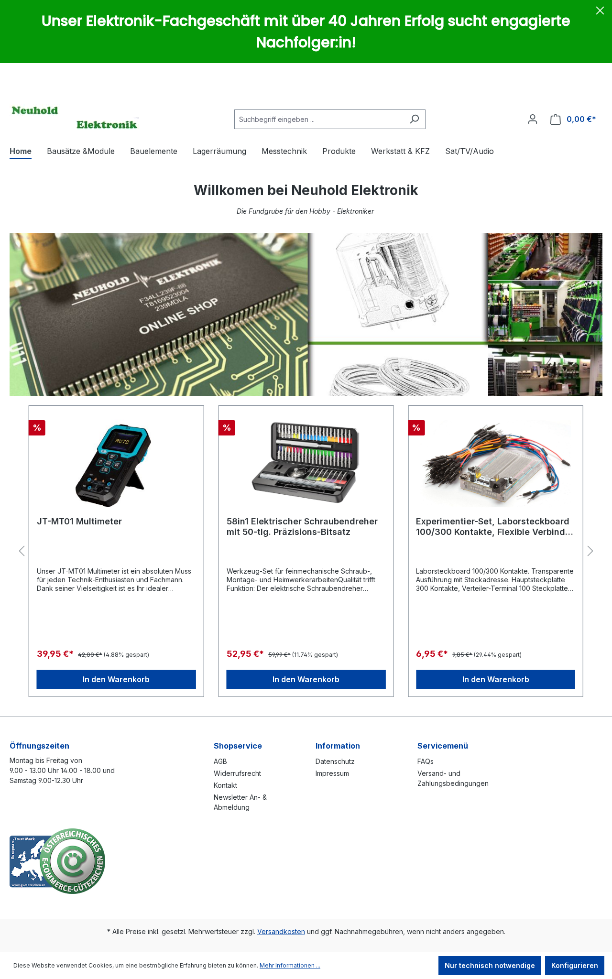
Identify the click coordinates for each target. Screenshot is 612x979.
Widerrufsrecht (237, 773)
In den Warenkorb (116, 679)
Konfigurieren (574, 965)
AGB (220, 761)
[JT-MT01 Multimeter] (116, 461)
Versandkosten (281, 931)
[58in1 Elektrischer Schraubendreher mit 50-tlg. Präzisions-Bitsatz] (306, 461)
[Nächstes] (590, 551)
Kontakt (225, 785)
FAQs (425, 761)
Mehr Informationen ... (290, 965)
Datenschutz (335, 761)
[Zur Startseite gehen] (74, 117)
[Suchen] (414, 119)
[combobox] (319, 119)
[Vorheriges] (21, 551)
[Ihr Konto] (532, 119)
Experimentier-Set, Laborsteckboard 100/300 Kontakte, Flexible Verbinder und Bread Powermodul (495, 526)
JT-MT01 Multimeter (79, 521)
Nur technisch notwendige (490, 965)
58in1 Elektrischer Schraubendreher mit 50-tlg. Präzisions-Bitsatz (302, 526)
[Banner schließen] (600, 12)
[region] (306, 551)
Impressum (332, 773)
